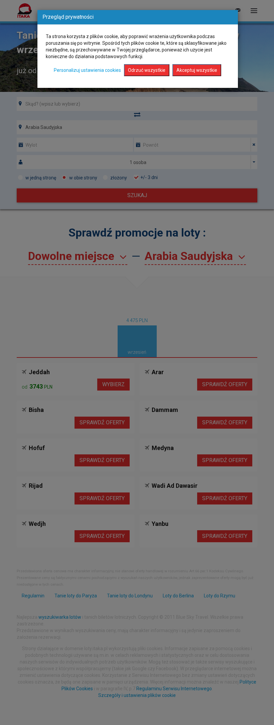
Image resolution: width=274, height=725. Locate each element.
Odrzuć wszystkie (146, 70)
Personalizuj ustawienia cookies (87, 70)
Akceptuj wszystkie (196, 70)
